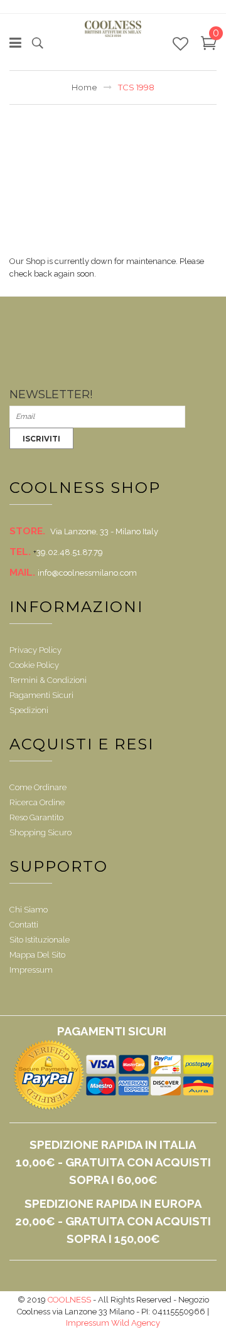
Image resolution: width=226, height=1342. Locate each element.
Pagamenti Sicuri (41, 695)
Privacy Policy (35, 650)
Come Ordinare (38, 787)
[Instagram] (43, 370)
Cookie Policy (34, 665)
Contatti (23, 924)
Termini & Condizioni (48, 680)
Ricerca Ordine (37, 802)
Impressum (31, 970)
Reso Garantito (36, 817)
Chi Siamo (28, 909)
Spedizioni (28, 710)
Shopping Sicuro (40, 832)
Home (84, 87)
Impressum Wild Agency (113, 1323)
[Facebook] (20, 344)
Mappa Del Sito (37, 954)
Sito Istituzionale (39, 939)
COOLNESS (69, 1299)
